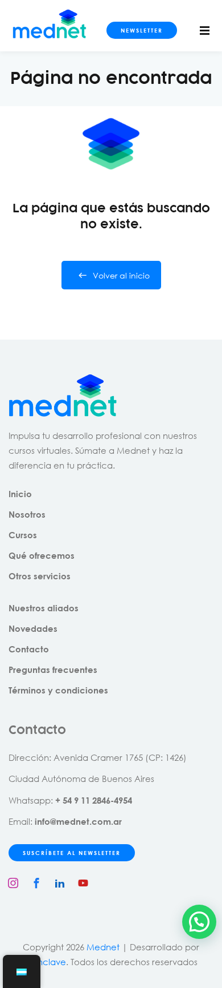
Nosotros (27, 514)
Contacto (29, 649)
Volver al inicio (121, 275)
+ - (93, 800)
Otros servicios (40, 576)
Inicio (20, 494)
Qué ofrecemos (42, 555)
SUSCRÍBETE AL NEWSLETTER (72, 853)
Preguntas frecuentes (53, 669)
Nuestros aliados (44, 608)
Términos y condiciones (58, 690)
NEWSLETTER (142, 30)
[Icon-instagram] (13, 883)
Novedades (33, 628)
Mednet (103, 947)
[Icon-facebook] (36, 883)
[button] (199, 922)
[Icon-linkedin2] (60, 883)
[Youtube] (83, 883)
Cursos (23, 535)
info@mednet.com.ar (78, 821)
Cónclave (45, 962)
